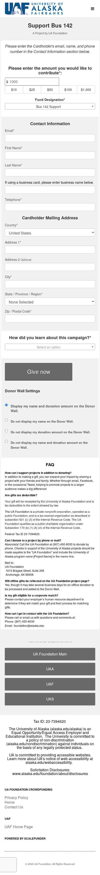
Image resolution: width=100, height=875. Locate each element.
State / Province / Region (24, 294)
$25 (32, 89)
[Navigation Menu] (92, 9)
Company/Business (49, 182)
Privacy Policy (16, 797)
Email (9, 130)
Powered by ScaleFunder (25, 838)
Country (11, 225)
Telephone (13, 199)
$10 (14, 89)
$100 (68, 89)
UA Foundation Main (50, 654)
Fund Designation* (50, 99)
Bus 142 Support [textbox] (48, 106)
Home (10, 802)
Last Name (13, 165)
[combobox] (50, 106)
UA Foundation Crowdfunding (28, 789)
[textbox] (50, 347)
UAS (50, 699)
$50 (50, 89)
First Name (13, 147)
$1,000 (86, 89)
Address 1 (13, 242)
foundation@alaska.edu (29, 625)
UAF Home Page (19, 826)
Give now (38, 371)
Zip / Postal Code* (18, 311)
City (8, 276)
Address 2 (12, 259)
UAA (50, 669)
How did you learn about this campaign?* (50, 337)
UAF (50, 684)
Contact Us (14, 807)
